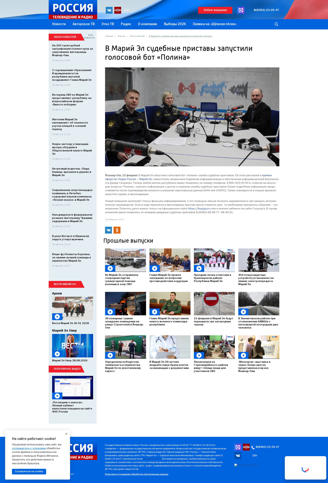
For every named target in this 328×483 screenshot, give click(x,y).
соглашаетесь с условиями (29, 448)
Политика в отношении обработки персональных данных (136, 474)
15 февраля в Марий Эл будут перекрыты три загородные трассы (213, 321)
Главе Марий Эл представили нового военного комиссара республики (169, 321)
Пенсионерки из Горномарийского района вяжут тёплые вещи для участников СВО (211, 366)
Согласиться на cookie (29, 472)
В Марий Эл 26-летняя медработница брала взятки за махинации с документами (169, 365)
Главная (109, 36)
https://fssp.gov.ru (199, 209)
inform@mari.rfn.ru (152, 459)
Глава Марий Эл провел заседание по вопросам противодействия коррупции (168, 278)
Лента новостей (137, 36)
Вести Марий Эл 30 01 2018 (70, 323)
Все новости (88, 36)
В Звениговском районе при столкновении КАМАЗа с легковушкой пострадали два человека (258, 323)
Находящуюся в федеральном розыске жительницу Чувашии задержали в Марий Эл (72, 218)
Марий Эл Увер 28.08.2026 (69, 360)
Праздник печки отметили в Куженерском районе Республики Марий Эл (212, 278)
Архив (57, 293)
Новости (121, 36)
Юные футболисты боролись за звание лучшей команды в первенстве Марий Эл (71, 257)
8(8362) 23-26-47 (266, 10)
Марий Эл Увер (64, 330)
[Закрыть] (66, 434)
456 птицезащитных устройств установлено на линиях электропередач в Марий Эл (256, 280)
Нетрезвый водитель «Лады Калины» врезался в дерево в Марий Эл (71, 172)
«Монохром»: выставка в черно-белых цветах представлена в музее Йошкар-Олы (254, 366)
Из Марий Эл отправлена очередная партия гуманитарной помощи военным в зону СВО (121, 280)
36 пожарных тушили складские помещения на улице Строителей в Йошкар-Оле (124, 323)
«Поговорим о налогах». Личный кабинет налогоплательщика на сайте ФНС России (72, 407)
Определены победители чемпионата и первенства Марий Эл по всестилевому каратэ (123, 366)
